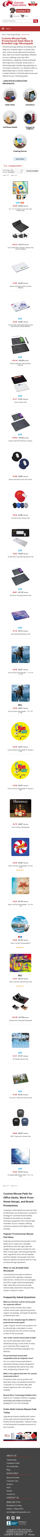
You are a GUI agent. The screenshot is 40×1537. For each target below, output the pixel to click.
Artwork (10, 1484)
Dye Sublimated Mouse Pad (20, 634)
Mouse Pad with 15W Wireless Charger (20, 364)
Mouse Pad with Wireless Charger (20, 441)
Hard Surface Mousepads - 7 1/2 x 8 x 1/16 (20, 673)
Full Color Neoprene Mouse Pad (20, 1098)
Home (4, 34)
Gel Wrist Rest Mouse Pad (20, 518)
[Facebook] (8, 1517)
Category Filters (15, 166)
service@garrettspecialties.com (18, 1512)
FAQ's (9, 1487)
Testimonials (12, 1460)
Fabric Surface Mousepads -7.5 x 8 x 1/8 (20, 905)
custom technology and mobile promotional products (19, 1400)
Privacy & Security (20, 1533)
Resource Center (13, 1477)
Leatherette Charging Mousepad (20, 1020)
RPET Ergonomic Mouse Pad (20, 1136)
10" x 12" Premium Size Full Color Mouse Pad (20, 209)
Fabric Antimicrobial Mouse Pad (20, 982)
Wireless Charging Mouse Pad (20, 595)
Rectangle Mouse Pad (20, 1059)
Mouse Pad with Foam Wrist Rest (20, 479)
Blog (8, 1470)
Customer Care (12, 1481)
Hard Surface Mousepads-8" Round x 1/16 (20, 750)
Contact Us (23, 10)
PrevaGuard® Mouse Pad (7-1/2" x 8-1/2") (20, 1175)
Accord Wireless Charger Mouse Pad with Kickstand (20, 248)
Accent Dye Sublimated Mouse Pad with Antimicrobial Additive (20, 325)
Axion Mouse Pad (20, 402)
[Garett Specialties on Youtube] (18, 1517)
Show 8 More (20, 159)
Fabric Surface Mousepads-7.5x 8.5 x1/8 (20, 866)
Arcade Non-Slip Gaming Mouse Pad (20, 557)
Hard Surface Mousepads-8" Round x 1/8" (20, 789)
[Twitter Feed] (13, 1517)
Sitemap (31, 1534)
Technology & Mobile (13, 34)
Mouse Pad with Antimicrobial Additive (20, 287)
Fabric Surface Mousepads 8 (20, 943)
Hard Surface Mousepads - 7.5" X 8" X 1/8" (20, 712)
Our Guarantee (12, 1466)
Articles (9, 1491)
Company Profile (13, 1463)
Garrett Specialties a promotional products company (19, 1531)
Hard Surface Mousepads (20, 827)
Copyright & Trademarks (13, 1534)
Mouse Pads (26, 34)
